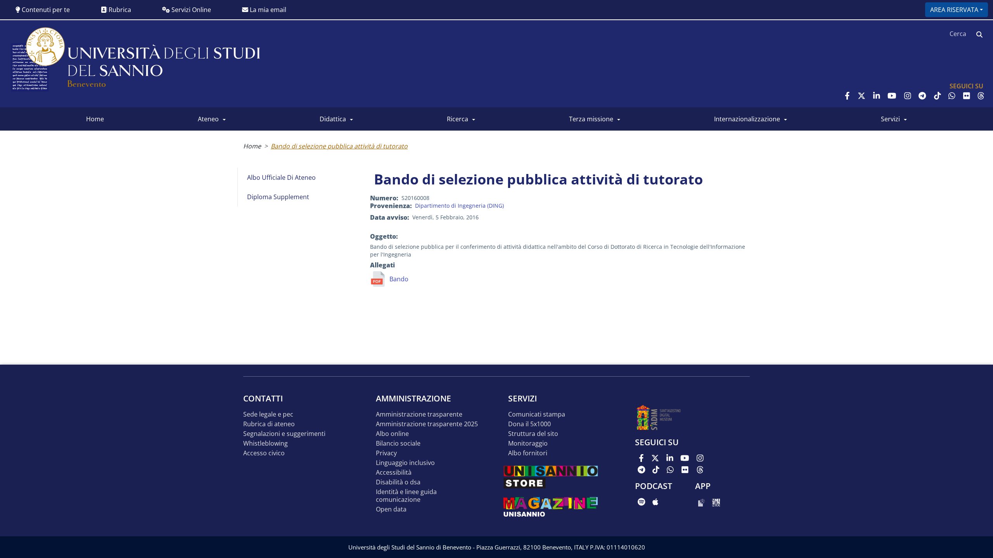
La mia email (267, 9)
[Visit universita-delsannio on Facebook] (847, 96)
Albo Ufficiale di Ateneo (281, 177)
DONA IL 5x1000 (529, 424)
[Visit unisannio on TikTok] (937, 96)
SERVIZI (890, 119)
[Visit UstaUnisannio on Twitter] (861, 96)
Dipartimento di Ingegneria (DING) (459, 205)
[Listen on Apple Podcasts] (655, 502)
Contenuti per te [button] (45, 9)
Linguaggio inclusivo (405, 463)
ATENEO (208, 119)
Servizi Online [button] (190, 9)
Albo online (392, 434)
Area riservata (954, 9)
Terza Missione (591, 119)
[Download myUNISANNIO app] (701, 502)
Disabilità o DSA (398, 482)
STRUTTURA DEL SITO (533, 434)
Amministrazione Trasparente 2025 (427, 424)
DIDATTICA (333, 119)
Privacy (386, 453)
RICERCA (457, 119)
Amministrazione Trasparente (419, 414)
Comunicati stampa (536, 414)
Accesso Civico (264, 453)
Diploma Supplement (278, 197)
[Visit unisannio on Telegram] (922, 96)
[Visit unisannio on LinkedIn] (876, 96)
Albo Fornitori (527, 453)
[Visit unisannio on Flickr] (966, 96)
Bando (398, 279)
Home (252, 146)
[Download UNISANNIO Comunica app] (716, 502)
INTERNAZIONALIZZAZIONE (747, 119)
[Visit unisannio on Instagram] (907, 96)
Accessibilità (394, 472)
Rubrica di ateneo (269, 424)
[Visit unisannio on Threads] (980, 96)
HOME (95, 119)
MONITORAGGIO (528, 443)
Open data (391, 509)
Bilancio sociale (398, 443)
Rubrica (119, 9)
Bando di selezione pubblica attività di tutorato (339, 146)
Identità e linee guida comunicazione (406, 496)
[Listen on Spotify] (641, 502)
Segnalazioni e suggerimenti (284, 434)
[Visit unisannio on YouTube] (891, 96)
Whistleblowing (265, 443)
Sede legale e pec (268, 414)
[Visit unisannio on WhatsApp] (951, 96)
